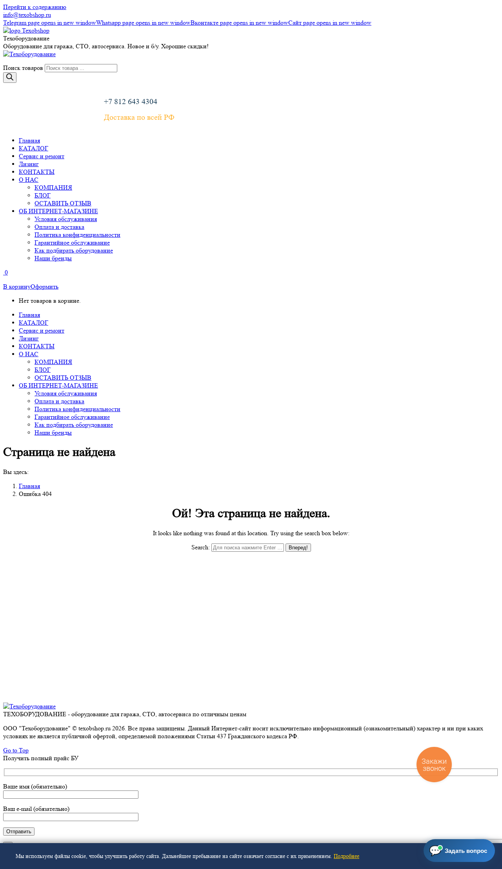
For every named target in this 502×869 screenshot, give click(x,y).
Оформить (44, 286)
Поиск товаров (23, 67)
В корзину (17, 286)
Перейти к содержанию (34, 7)
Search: (200, 547)
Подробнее (346, 856)
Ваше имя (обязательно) (35, 786)
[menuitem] (29, 140)
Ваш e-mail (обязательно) (36, 808)
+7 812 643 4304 (130, 101)
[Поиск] (9, 77)
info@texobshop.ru (27, 14)
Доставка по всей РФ (139, 117)
